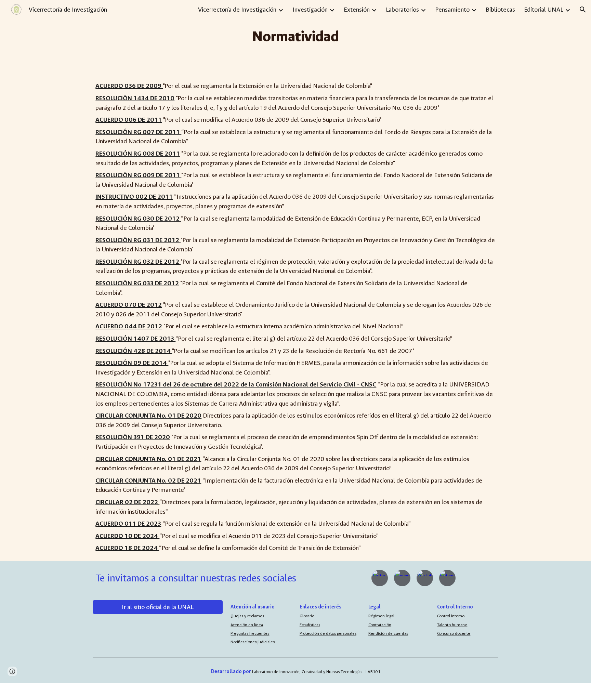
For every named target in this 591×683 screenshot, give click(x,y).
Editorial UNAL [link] (543, 9)
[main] (296, 37)
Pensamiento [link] (452, 9)
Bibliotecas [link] (500, 9)
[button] (583, 9)
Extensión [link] (357, 9)
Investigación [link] (310, 9)
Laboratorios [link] (402, 9)
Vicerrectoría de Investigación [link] (237, 9)
